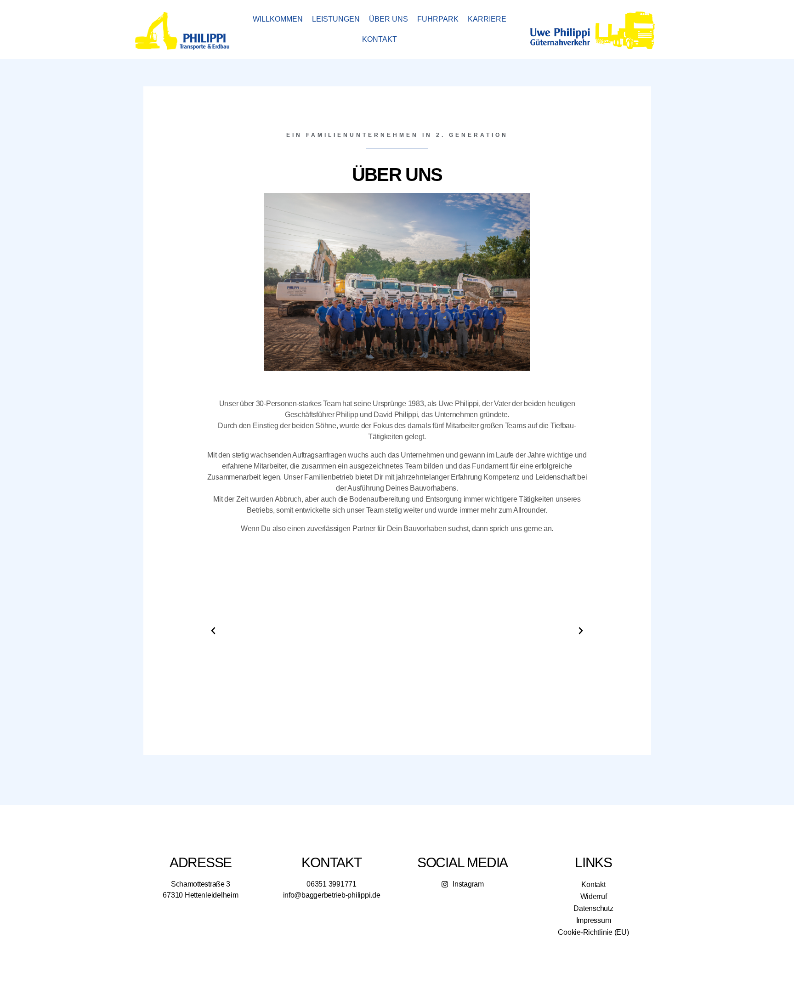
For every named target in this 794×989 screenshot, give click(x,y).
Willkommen (278, 19)
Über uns (388, 19)
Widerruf (593, 896)
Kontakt (379, 39)
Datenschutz (593, 908)
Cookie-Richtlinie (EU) (593, 932)
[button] (213, 630)
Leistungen (336, 19)
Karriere (487, 19)
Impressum (593, 920)
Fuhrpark (438, 19)
